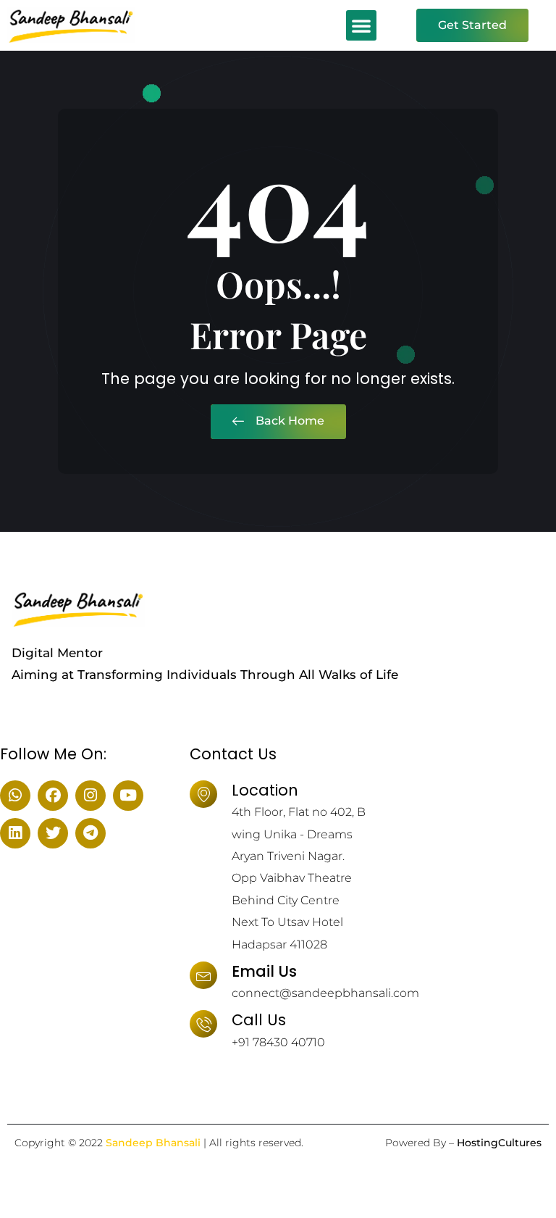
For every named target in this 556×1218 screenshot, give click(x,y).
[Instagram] (90, 795)
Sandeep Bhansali (153, 1142)
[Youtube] (128, 795)
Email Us (264, 971)
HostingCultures (499, 1142)
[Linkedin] (15, 833)
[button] (361, 25)
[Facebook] (53, 795)
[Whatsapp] (15, 795)
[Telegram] (90, 833)
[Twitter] (53, 833)
